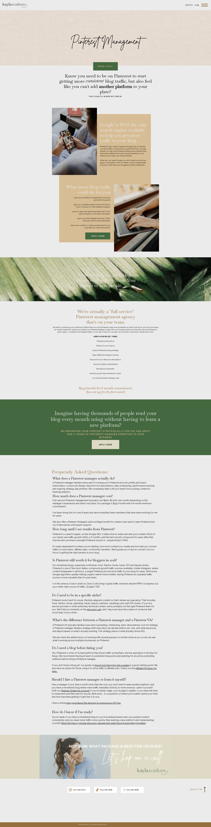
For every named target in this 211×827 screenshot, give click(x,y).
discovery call (94, 609)
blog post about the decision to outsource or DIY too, (93, 703)
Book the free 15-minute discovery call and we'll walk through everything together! (103, 723)
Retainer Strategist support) (75, 690)
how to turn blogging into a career (112, 665)
